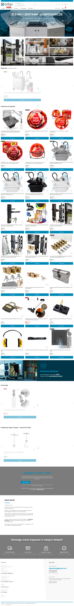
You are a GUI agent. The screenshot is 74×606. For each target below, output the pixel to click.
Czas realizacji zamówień (5, 580)
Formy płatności (4, 577)
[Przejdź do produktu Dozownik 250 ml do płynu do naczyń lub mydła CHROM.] (20, 398)
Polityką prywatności (39, 485)
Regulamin (3, 569)
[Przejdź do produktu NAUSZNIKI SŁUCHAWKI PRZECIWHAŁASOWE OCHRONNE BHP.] (12, 338)
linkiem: (38, 489)
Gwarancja (3, 584)
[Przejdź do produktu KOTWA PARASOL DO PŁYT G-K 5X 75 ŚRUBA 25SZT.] (20, 440)
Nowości (16, 8)
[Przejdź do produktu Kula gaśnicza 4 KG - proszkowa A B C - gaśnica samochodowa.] (61, 119)
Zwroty (2, 585)
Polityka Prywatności (4, 570)
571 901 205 (18, 3)
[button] (72, 1)
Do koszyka (12, 138)
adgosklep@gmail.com (21, 5)
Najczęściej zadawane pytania (6, 566)
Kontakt (31, 8)
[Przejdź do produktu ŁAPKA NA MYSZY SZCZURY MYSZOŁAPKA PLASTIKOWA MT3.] (61, 307)
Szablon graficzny (6, 604)
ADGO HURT (3, 596)
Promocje (10, 8)
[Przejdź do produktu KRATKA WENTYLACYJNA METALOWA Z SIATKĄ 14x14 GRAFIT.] (61, 338)
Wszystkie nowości (12, 68)
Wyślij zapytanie (25, 482)
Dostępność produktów (5, 576)
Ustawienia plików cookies (6, 572)
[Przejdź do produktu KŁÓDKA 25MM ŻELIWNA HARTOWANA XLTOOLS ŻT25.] (12, 307)
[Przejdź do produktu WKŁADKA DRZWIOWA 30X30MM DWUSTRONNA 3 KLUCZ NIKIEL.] (61, 276)
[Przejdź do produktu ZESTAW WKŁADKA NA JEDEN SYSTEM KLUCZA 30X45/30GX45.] (37, 276)
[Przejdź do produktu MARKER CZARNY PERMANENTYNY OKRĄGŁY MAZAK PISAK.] (37, 338)
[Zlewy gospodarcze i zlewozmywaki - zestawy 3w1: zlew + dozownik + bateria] (37, 23)
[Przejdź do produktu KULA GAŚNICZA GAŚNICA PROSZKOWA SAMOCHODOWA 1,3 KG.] (37, 119)
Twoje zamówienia (4, 589)
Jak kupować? (3, 565)
